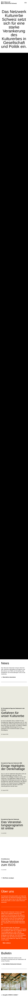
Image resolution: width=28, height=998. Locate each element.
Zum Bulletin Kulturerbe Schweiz (12, 964)
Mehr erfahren (7, 943)
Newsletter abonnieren (9, 677)
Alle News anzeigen (8, 878)
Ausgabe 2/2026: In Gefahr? (10, 995)
